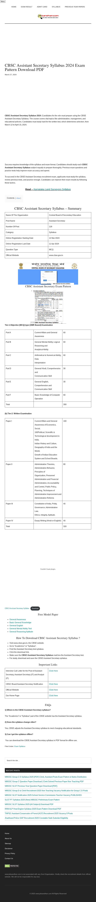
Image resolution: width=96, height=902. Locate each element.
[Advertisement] (48, 45)
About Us (8, 838)
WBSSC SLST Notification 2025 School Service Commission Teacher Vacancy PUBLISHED (43, 795)
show (18, 198)
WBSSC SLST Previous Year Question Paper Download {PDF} (31, 786)
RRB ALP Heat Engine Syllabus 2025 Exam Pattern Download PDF (33, 809)
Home (7, 833)
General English (16, 626)
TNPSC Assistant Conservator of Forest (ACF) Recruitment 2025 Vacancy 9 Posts (39, 813)
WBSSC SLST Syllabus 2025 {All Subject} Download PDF (29, 804)
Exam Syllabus (19, 746)
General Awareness (17, 619)
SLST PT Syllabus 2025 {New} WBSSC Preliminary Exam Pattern (32, 800)
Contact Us (9, 858)
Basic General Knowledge (20, 622)
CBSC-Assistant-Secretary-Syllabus (17, 608)
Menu (3, 1)
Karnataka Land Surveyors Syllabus (52, 189)
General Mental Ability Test (20, 629)
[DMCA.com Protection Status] (12, 867)
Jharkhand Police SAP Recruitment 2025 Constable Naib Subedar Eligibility (36, 818)
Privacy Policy (10, 853)
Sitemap (8, 843)
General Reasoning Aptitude (21, 632)
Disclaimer (9, 848)
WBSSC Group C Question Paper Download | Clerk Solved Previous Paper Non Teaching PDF (44, 781)
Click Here (53, 671)
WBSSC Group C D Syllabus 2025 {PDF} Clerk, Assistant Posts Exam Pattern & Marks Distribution (46, 777)
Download (35, 608)
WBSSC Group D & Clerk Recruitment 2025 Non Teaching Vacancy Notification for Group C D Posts (46, 791)
